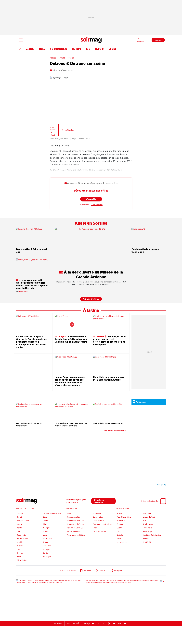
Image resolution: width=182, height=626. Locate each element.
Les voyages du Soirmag (76, 524)
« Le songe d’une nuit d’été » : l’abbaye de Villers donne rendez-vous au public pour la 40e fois (32, 284)
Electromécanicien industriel (151, 478)
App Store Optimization (152, 535)
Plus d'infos (58, 582)
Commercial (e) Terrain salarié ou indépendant (153, 409)
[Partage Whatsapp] (103, 623)
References (121, 520)
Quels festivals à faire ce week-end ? (145, 250)
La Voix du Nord (149, 517)
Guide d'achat (98, 520)
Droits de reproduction (110, 582)
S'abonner (158, 40)
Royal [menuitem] (42, 49)
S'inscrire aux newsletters (99, 501)
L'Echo (119, 531)
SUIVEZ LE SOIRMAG (68, 570)
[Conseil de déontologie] (21, 581)
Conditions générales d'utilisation (95, 580)
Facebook (87, 570)
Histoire (20, 546)
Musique (46, 528)
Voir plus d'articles (91, 299)
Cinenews (120, 524)
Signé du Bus (22, 560)
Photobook (97, 528)
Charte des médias (96, 582)
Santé (19, 528)
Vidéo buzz (47, 546)
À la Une (91, 310)
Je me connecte (97, 204)
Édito (19, 556)
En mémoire (147, 528)
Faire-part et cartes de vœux (103, 524)
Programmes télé (73, 517)
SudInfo (120, 535)
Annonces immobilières (76, 535)
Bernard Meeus (22, 292)
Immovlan (147, 538)
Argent (19, 524)
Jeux (45, 535)
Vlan (144, 520)
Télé (18, 549)
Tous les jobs (161, 485)
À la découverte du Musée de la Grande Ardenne (93, 274)
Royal (19, 517)
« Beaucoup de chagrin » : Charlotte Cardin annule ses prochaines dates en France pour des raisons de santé (31, 341)
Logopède (148, 421)
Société (20, 513)
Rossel (119, 513)
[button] (20, 40)
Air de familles (22, 538)
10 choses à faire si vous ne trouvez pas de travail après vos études (71, 424)
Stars (45, 517)
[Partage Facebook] (93, 623)
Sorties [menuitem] (71, 58)
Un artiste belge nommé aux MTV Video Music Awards (108, 378)
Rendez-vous (148, 524)
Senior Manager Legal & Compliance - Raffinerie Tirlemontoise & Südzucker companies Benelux (154, 429)
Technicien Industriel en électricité (153, 457)
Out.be (119, 528)
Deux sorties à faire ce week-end (32, 250)
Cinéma (46, 524)
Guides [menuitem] (112, 49)
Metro (119, 538)
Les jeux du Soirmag (74, 528)
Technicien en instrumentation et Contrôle (151, 466)
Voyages (46, 549)
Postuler (159, 415)
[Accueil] (20, 49)
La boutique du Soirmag (76, 520)
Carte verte (21, 535)
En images (47, 556)
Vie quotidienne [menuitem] (58, 49)
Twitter (103, 570)
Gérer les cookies (99, 531)
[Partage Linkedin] (108, 623)
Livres (45, 531)
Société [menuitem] (30, 49)
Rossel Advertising (124, 517)
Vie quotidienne (23, 520)
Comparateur (98, 517)
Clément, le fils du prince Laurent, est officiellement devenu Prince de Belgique (109, 340)
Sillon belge (147, 531)
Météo (69, 513)
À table (20, 542)
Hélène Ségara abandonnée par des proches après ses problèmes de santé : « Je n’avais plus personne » (70, 381)
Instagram (118, 570)
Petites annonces (73, 531)
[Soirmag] (91, 40)
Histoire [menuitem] (76, 49)
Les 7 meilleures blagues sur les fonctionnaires (29, 424)
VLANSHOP (147, 542)
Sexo (19, 531)
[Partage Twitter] (98, 623)
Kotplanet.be (122, 542)
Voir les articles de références (115, 430)
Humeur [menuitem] (99, 49)
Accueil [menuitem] (53, 58)
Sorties (45, 553)
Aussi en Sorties (91, 223)
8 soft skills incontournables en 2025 (108, 423)
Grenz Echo (147, 513)
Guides (45, 520)
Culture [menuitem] (62, 58)
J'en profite (91, 199)
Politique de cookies (133, 580)
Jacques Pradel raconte (52, 513)
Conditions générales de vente (116, 580)
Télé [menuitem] (88, 49)
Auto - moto (47, 538)
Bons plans (97, 513)
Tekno (45, 542)
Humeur (20, 553)
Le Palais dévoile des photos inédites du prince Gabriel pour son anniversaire (71, 339)
